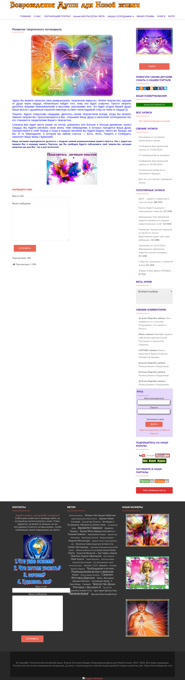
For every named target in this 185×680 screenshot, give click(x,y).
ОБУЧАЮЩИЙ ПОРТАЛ (57, 16)
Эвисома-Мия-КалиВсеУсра (104, 594)
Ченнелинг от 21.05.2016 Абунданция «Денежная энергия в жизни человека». (153, 249)
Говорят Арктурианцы (78, 547)
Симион (86, 584)
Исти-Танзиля (108, 556)
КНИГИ (161, 16)
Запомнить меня (155, 419)
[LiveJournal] (155, 88)
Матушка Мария (107, 559)
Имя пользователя (154, 398)
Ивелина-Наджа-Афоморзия (86, 556)
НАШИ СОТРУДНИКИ (120, 16)
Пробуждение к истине (100, 568)
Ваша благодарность (154, 105)
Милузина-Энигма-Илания (81, 562)
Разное (75, 575)
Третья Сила (107, 587)
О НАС (37, 16)
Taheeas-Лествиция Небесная (100, 515)
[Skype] (165, 88)
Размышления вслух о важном (92, 571)
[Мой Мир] (144, 88)
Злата (71, 553)
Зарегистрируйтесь (149, 430)
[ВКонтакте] (137, 88)
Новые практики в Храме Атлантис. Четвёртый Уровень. (153, 353)
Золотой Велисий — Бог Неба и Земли (97, 553)
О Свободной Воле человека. (154, 155)
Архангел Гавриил (90, 527)
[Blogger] (151, 88)
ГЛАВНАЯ (25, 16)
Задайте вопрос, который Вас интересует (38, 515)
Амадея (150, 455)
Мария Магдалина (92, 559)
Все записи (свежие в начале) (154, 121)
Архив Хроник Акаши (97, 534)
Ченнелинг (78, 593)
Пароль (154, 407)
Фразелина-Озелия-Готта (80, 591)
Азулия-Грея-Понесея (91, 522)
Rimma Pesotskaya (76, 515)
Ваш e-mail (18, 196)
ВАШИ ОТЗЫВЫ (145, 16)
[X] (148, 88)
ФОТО (171, 16)
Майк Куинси (77, 559)
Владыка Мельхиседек (79, 541)
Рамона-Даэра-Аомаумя (90, 575)
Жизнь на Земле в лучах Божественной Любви (96, 550)
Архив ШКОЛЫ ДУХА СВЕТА (89, 16)
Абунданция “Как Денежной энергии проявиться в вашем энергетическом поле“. (154, 220)
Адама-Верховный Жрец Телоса (84, 519)
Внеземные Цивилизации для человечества (94, 544)
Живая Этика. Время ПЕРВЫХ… (155, 271)
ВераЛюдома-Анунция (90, 538)
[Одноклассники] (141, 88)
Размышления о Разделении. (154, 366)
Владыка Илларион (107, 538)
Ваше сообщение (21, 203)
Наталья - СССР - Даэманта (96, 566)
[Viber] (162, 88)
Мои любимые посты (154, 490)
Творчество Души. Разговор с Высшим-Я (94, 586)
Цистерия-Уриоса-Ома (105, 591)
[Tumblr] (158, 88)
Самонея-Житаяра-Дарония (92, 576)
